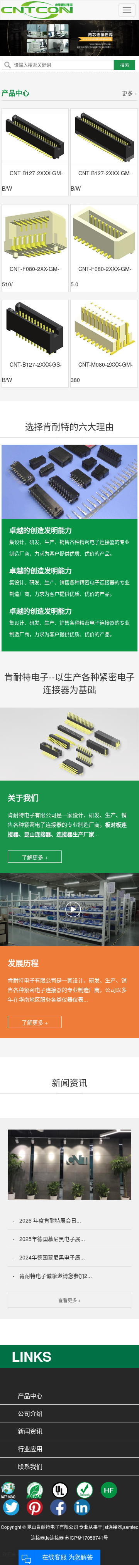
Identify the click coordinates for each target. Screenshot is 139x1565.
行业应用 (30, 1448)
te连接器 (55, 1537)
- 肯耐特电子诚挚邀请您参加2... (52, 1275)
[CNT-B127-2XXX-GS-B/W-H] (35, 328)
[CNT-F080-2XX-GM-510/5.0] (35, 232)
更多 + (129, 93)
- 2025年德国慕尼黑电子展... (49, 1239)
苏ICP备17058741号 (86, 1537)
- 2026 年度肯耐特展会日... (47, 1220)
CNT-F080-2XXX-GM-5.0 (101, 276)
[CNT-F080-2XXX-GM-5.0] (104, 232)
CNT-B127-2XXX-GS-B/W (32, 372)
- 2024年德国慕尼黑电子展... (49, 1257)
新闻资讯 (30, 1431)
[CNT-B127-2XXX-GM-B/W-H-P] (35, 137)
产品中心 (30, 1395)
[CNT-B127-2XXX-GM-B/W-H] (104, 137)
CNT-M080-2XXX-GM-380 (102, 372)
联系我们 (30, 1466)
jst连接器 (112, 1526)
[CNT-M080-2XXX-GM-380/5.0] (104, 328)
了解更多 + (35, 857)
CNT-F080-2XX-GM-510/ (30, 276)
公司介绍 (30, 1413)
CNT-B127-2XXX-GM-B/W (32, 180)
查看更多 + (69, 1300)
